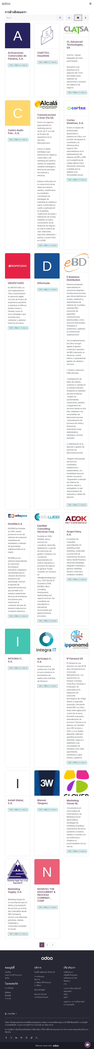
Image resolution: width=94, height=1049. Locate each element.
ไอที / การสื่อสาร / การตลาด (18, 65)
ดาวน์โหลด (9, 988)
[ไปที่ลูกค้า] (17, 35)
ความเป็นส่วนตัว (78, 1002)
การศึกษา (37, 985)
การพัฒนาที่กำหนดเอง (42, 982)
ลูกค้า (66, 997)
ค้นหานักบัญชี (39, 990)
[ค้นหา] (60, 18)
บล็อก (66, 994)
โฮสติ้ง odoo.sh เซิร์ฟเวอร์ (44, 972)
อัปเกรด (37, 979)
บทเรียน (8, 972)
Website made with (43, 1046)
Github (8, 992)
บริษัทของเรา (69, 972)
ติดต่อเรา (67, 981)
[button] (90, 3)
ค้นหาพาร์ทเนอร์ (40, 994)
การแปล (8, 998)
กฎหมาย (67, 1002)
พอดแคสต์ (67, 991)
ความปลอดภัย (69, 1004)
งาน (65, 984)
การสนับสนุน (39, 976)
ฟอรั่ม (7, 978)
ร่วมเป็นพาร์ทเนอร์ (41, 997)
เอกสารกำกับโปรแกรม (13, 975)
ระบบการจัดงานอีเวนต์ (72, 988)
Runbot (8, 995)
